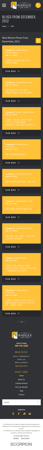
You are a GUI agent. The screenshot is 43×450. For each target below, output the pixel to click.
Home (21, 376)
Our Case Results (21, 387)
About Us (21, 379)
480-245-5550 (21, 345)
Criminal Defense (21, 383)
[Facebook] (19, 413)
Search (6, 402)
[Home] (21, 5)
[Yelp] (13, 413)
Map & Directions (21, 366)
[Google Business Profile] (30, 413)
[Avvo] (24, 413)
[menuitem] (16, 438)
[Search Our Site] (38, 402)
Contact (21, 394)
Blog (21, 391)
